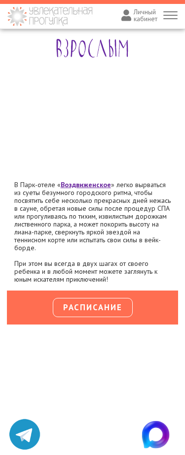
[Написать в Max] (160, 434)
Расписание (92, 307)
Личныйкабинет (145, 15)
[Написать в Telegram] (24, 434)
